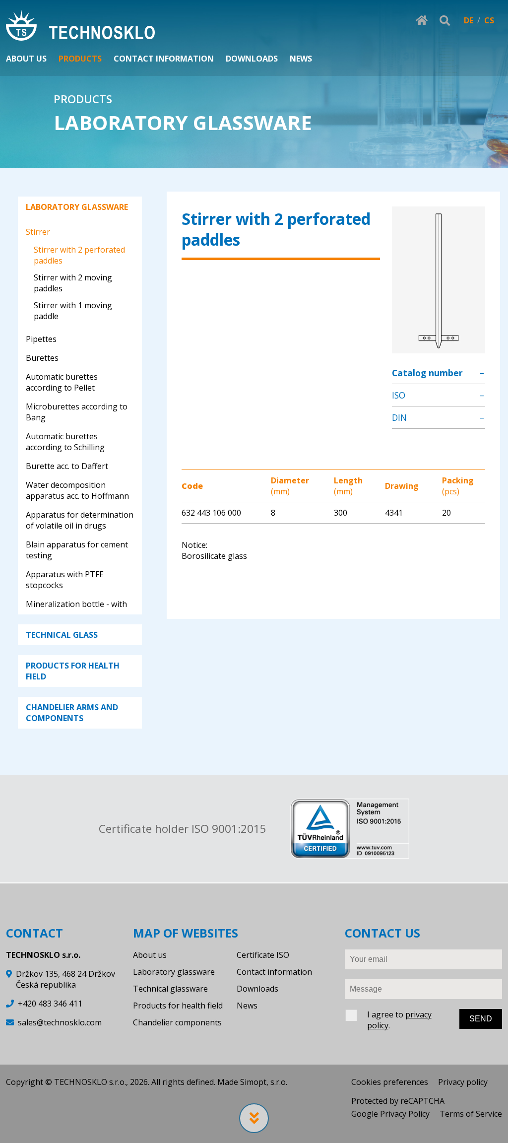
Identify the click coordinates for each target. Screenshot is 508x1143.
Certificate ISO (263, 954)
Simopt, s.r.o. (263, 1081)
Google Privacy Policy (390, 1113)
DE (468, 20)
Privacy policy (463, 1081)
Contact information (274, 971)
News (247, 1005)
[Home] (80, 26)
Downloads (257, 988)
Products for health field (178, 1005)
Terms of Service (471, 1113)
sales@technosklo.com (60, 1022)
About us (150, 954)
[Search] (445, 20)
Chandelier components (177, 1022)
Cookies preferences (389, 1081)
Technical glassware (170, 988)
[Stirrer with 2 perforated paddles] (438, 347)
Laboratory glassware (174, 971)
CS (489, 20)
